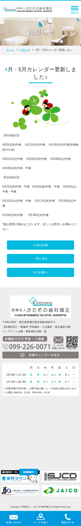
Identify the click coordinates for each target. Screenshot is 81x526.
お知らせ (25, 49)
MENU (75, 12)
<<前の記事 (40, 245)
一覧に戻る (40, 258)
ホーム (10, 49)
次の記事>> (40, 272)
